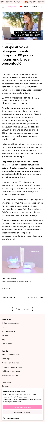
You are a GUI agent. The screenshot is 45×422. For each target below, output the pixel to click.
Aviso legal (6, 358)
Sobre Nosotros (8, 331)
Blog (4, 339)
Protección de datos (10, 363)
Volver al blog (23, 309)
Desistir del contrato (10, 375)
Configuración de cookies (22, 412)
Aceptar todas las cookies (22, 407)
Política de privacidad (11, 418)
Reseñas (5, 335)
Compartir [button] (8, 288)
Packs (4, 327)
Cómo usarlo (7, 344)
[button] (2, 6)
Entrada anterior (8, 297)
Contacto (6, 386)
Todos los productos (10, 323)
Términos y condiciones (12, 367)
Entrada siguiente (36, 297)
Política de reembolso (11, 371)
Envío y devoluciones (11, 354)
